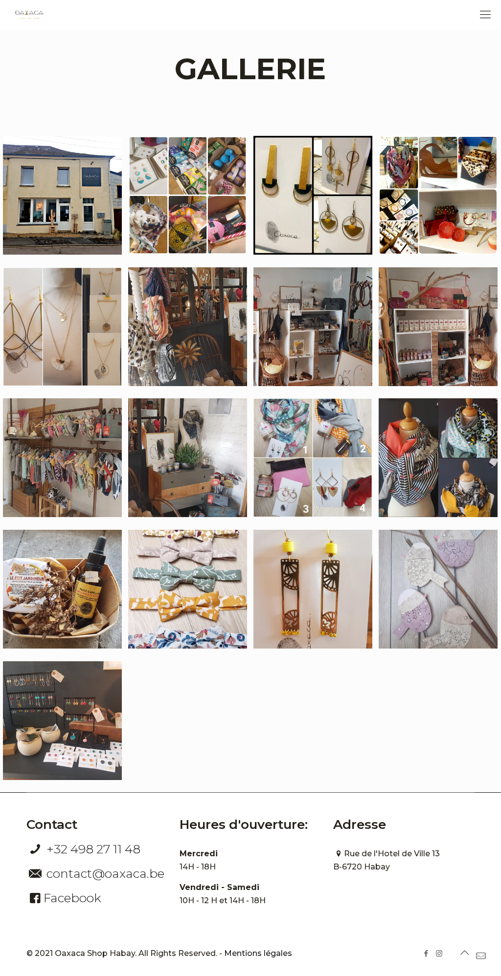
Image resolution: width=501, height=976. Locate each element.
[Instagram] (439, 953)
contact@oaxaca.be (105, 873)
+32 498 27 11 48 (93, 849)
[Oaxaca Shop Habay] (29, 14)
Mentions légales (258, 953)
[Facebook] (426, 953)
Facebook (72, 897)
